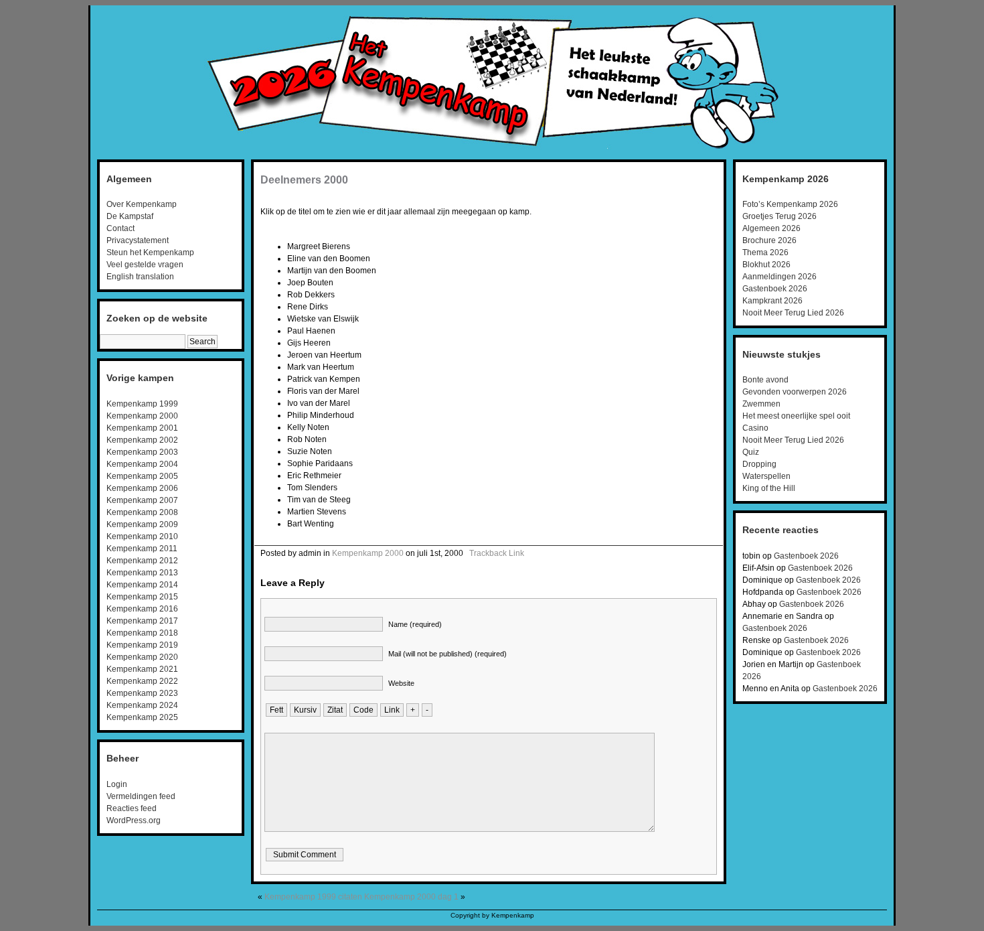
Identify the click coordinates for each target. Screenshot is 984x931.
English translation (140, 276)
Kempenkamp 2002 (142, 440)
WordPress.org (133, 820)
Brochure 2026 (769, 240)
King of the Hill (768, 488)
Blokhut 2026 (766, 264)
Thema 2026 (765, 252)
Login (116, 784)
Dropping (759, 464)
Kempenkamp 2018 (142, 633)
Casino (755, 428)
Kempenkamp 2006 (142, 488)
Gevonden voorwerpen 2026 (794, 392)
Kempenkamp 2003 (142, 452)
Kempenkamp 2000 (142, 416)
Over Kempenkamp (141, 204)
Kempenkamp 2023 (142, 693)
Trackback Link (496, 553)
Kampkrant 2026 (772, 300)
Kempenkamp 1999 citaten (313, 897)
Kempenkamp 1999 (142, 404)
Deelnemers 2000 (304, 180)
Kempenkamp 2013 (142, 572)
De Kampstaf (129, 216)
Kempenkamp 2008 (142, 512)
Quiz (750, 452)
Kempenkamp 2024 (142, 705)
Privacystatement (137, 240)
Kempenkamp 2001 (142, 428)
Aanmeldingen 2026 (779, 276)
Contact (120, 228)
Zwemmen (761, 404)
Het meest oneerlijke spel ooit (796, 416)
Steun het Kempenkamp (150, 252)
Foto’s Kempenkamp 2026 (790, 204)
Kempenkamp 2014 (142, 584)
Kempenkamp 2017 (142, 621)
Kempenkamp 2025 (142, 717)
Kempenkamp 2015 (142, 596)
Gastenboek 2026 (774, 288)
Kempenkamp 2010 (142, 536)
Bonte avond (765, 379)
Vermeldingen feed (140, 796)
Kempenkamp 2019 (142, 645)
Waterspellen (766, 476)
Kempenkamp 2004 (142, 464)
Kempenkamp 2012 (142, 560)
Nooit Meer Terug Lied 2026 (793, 312)
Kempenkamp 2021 (142, 669)
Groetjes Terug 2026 (779, 216)
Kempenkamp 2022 (142, 681)
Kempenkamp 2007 (142, 500)
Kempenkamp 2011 (141, 548)
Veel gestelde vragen (144, 264)
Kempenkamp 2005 (142, 476)
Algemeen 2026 (771, 228)
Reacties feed (131, 808)
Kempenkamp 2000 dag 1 (411, 897)
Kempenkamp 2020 (142, 657)
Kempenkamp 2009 (142, 524)
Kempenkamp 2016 (142, 609)
